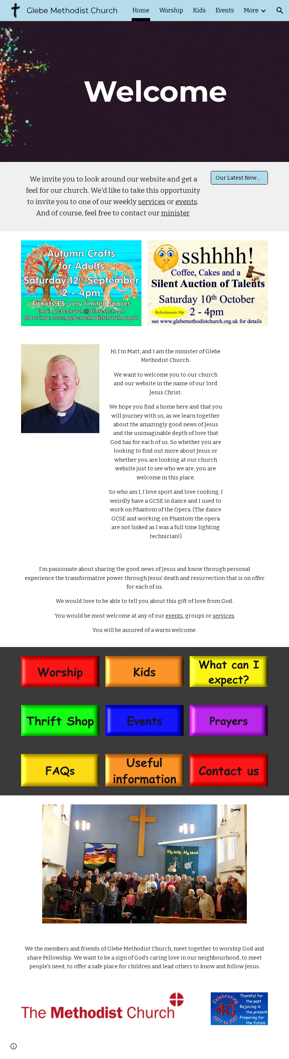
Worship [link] (171, 10)
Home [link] (140, 10)
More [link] (251, 10)
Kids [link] (199, 10)
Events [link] (225, 10)
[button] (280, 11)
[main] (155, 91)
